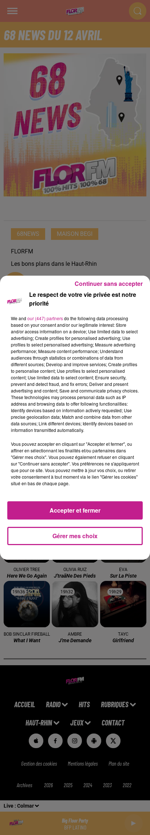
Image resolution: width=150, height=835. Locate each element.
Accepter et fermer (75, 510)
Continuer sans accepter (109, 283)
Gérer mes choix (75, 536)
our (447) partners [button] (45, 318)
